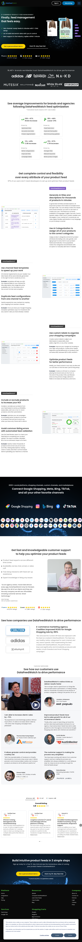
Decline (70, 935)
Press (73, 904)
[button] (1, 825)
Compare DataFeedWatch (39, 895)
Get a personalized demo (13, 46)
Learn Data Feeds (37, 898)
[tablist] (18, 639)
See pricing (68, 3)
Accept (57, 935)
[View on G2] (4, 814)
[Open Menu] (79, 3)
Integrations (4, 895)
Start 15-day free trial (37, 46)
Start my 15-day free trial (54, 874)
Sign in (56, 3)
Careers (74, 902)
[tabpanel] (56, 639)
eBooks (34, 893)
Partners (74, 898)
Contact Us (75, 895)
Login (73, 900)
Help (2, 898)
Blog (33, 902)
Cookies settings (44, 935)
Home (3, 893)
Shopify (34, 912)
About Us (74, 893)
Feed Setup (4, 912)
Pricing (3, 900)
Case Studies (35, 900)
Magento (34, 914)
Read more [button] (6, 835)
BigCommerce (36, 917)
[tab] (18, 630)
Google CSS (4, 914)
